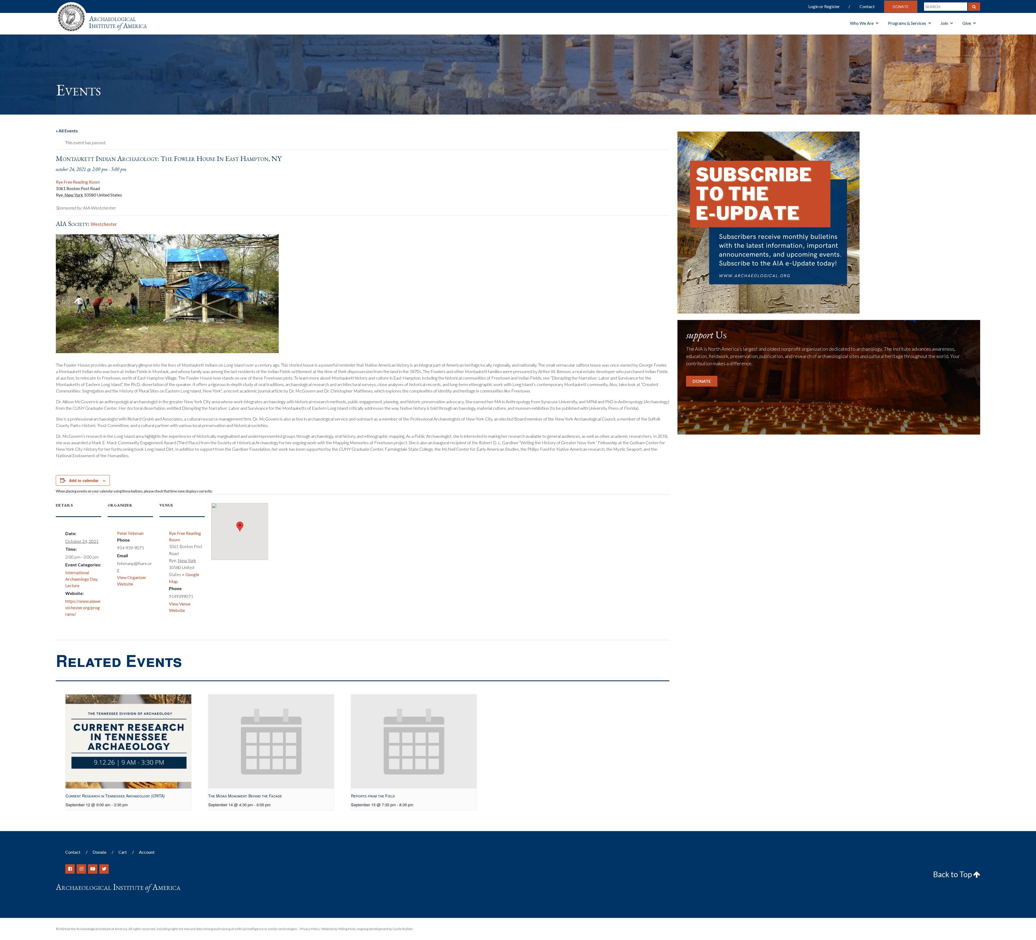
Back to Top (953, 874)
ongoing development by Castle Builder (385, 929)
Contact (867, 6)
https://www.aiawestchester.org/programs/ (82, 607)
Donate (901, 6)
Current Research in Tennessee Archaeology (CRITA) (115, 795)
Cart (122, 852)
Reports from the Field (373, 795)
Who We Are (862, 23)
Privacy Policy (310, 929)
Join (944, 23)
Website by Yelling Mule (339, 929)
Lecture (72, 585)
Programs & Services (907, 23)
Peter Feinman (130, 533)
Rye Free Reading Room (78, 181)
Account (147, 852)
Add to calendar (83, 480)
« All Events (67, 130)
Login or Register (824, 6)
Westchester (104, 224)
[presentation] (128, 741)
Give (966, 23)
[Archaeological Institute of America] (71, 16)
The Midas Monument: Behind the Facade (245, 795)
